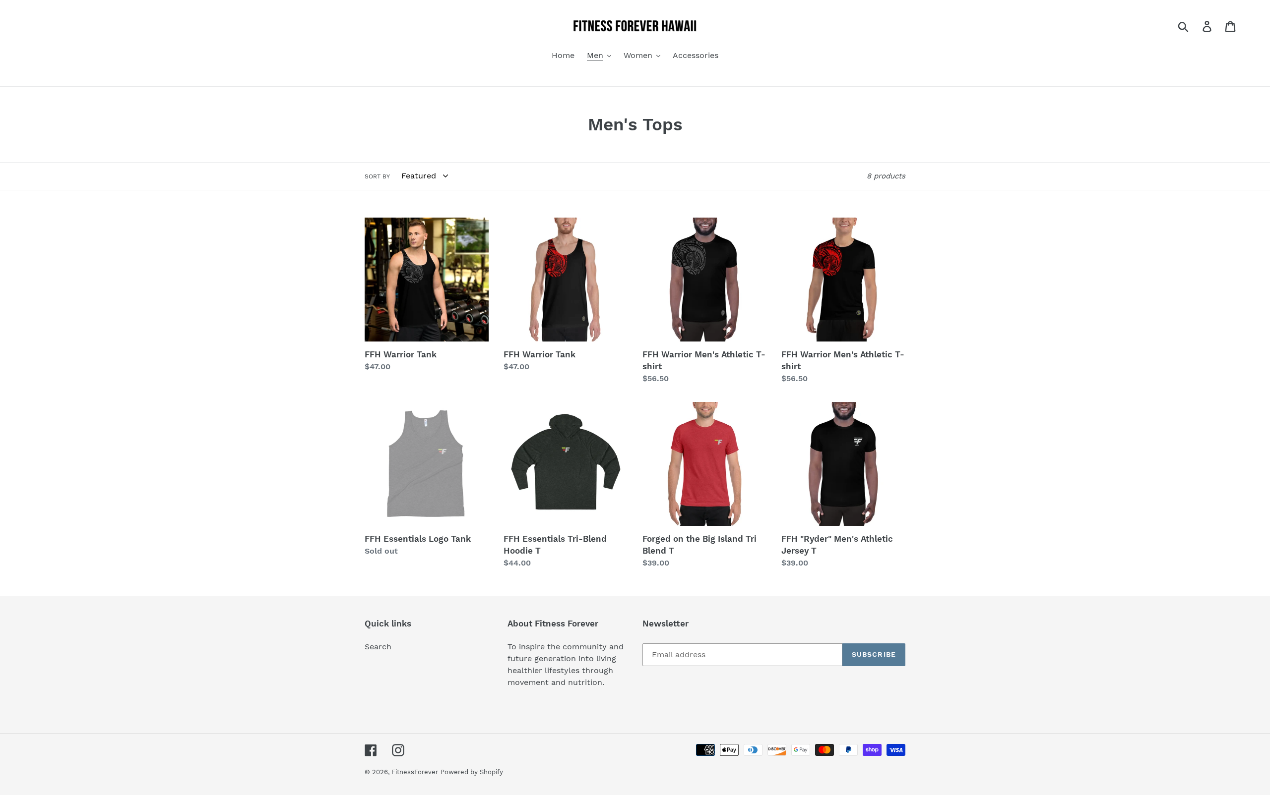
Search (378, 646)
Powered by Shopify (472, 772)
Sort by (377, 176)
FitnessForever (414, 772)
